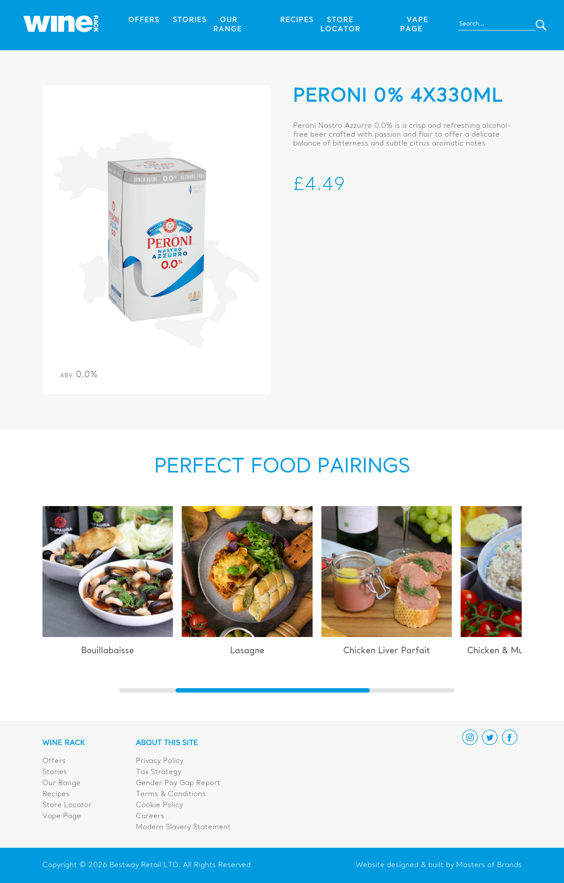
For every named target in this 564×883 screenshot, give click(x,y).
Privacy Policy (159, 761)
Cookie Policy (159, 805)
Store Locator (67, 805)
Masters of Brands (489, 865)
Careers (150, 816)
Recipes (297, 20)
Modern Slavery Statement (183, 827)
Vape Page (61, 816)
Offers (144, 20)
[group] (107, 584)
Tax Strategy (158, 772)
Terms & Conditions (171, 794)
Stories (190, 20)
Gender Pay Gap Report (178, 783)
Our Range (61, 783)
